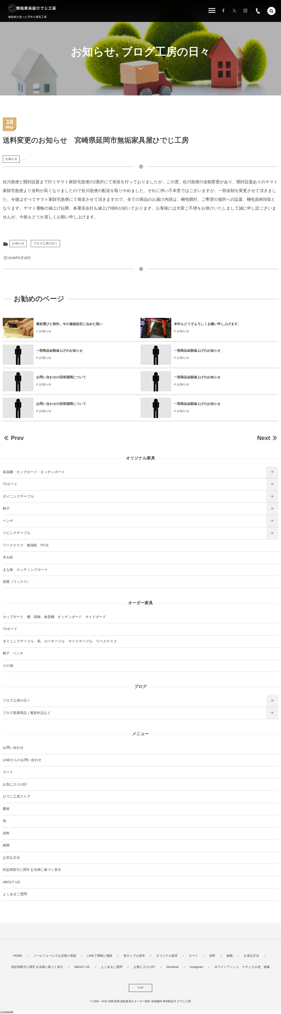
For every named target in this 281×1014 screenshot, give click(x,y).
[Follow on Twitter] (234, 11)
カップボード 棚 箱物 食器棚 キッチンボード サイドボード (54, 617)
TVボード (10, 484)
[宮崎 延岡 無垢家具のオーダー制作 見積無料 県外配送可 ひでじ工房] (32, 8)
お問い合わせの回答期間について (61, 377)
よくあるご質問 (15, 894)
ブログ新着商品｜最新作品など (27, 713)
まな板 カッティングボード (25, 570)
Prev (17, 437)
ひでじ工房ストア (16, 796)
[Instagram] (245, 11)
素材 (6, 809)
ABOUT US (11, 882)
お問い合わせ (13, 748)
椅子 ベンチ (13, 653)
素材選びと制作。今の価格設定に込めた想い (69, 324)
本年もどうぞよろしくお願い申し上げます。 (207, 324)
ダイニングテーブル (18, 496)
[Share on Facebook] (223, 11)
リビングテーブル (16, 533)
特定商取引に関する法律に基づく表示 (32, 870)
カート (8, 772)
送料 (6, 833)
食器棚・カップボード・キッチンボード (34, 472)
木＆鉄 (8, 557)
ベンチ (8, 521)
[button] (271, 11)
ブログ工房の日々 (45, 243)
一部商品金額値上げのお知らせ (59, 350)
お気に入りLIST (15, 784)
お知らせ (11, 159)
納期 (6, 845)
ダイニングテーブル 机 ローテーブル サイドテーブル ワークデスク (60, 641)
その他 (8, 666)
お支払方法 (11, 858)
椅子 (6, 508)
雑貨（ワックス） (16, 582)
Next (263, 437)
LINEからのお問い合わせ (22, 760)
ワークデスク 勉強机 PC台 (26, 545)
